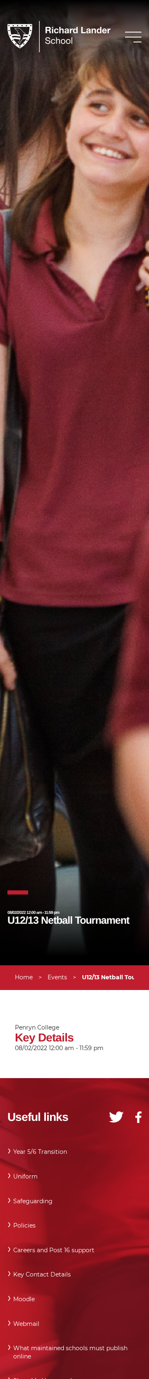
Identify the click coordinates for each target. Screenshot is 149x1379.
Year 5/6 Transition (40, 1151)
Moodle (24, 1299)
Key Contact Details (42, 1274)
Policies (24, 1225)
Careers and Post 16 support (53, 1250)
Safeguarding (33, 1201)
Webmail (26, 1324)
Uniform (25, 1176)
